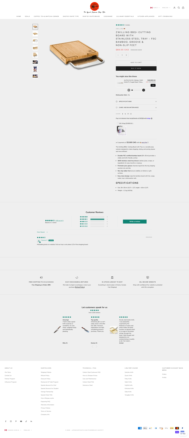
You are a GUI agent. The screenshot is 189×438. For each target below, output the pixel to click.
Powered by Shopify (96, 430)
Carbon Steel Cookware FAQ (91, 372)
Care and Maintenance (89, 379)
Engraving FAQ (45, 401)
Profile (164, 377)
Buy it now (136, 68)
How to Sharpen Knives (90, 375)
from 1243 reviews (94, 313)
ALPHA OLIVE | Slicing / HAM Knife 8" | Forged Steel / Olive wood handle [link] (133, 81)
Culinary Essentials (125, 16)
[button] (120, 25)
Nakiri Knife (128, 382)
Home (19, 16)
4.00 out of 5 (59, 221)
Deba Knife (128, 392)
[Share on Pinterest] (128, 114)
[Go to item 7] (35, 69)
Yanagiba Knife (129, 395)
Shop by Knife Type (71, 16)
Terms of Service (46, 411)
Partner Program (10, 379)
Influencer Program (11, 382)
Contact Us (8, 375)
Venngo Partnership (47, 392)
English (165, 7)
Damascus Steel (88, 385)
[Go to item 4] (35, 48)
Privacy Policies (45, 408)
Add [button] (153, 85)
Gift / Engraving (165, 16)
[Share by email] (131, 114)
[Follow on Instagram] (11, 421)
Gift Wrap (126, 123)
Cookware (108, 16)
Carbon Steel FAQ (88, 382)
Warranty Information (47, 405)
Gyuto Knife (128, 375)
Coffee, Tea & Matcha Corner (46, 16)
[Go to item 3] (35, 41)
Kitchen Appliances (146, 16)
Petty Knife (128, 379)
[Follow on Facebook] (6, 421)
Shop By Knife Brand (91, 16)
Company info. (45, 414)
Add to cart (136, 62)
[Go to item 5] (35, 55)
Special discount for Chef (48, 385)
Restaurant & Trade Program (49, 382)
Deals (27, 16)
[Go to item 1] (35, 26)
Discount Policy (45, 379)
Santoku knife (129, 372)
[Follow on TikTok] (26, 421)
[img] (41, 237)
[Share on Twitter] (125, 114)
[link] (120, 83)
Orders (164, 374)
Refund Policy (45, 375)
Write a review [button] (134, 221)
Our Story (8, 372)
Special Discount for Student (49, 388)
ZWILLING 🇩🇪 (120, 28)
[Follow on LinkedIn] (31, 421)
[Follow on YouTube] (21, 421)
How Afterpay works (47, 398)
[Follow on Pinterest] (16, 421)
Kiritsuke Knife (129, 388)
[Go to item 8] (35, 76)
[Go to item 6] (35, 62)
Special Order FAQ (46, 395)
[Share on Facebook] (122, 114)
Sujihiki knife (128, 385)
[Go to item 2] (35, 34)
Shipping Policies (46, 372)
